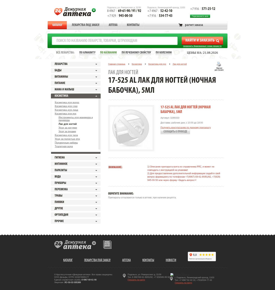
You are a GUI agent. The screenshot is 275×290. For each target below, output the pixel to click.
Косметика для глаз (66, 106)
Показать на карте (136, 280)
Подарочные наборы (66, 142)
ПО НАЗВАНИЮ (108, 52)
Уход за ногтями (68, 127)
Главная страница (116, 64)
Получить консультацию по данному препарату (186, 127)
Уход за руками (67, 131)
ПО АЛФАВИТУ (87, 52)
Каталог (57, 25)
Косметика (137, 64)
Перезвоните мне (200, 16)
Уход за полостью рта (67, 139)
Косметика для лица (66, 110)
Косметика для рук (65, 113)
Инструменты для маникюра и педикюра (76, 119)
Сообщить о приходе (175, 131)
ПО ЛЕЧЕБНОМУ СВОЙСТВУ (136, 52)
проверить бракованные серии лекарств (202, 46)
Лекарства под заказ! (85, 25)
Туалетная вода (64, 146)
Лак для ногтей (68, 124)
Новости (171, 260)
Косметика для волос (67, 102)
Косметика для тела (66, 135)
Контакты (133, 25)
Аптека (113, 25)
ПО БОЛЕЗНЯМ (164, 52)
